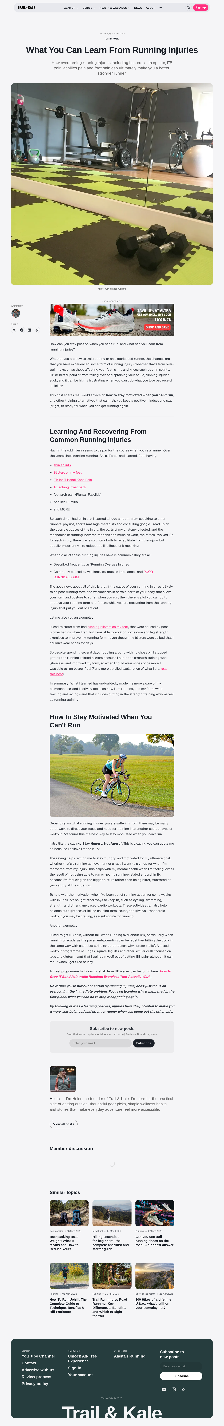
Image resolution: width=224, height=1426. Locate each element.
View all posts (63, 1124)
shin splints (62, 465)
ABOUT (150, 8)
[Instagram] (174, 1389)
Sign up (201, 7)
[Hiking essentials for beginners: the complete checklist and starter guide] (111, 1229)
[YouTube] (164, 1389)
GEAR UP (70, 8)
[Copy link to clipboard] (37, 330)
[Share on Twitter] (14, 330)
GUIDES (87, 8)
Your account (80, 1375)
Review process (36, 1377)
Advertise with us (38, 1370)
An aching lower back (70, 487)
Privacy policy (35, 1383)
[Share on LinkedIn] (29, 330)
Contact (29, 1363)
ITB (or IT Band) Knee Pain (73, 480)
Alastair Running (130, 1356)
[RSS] (184, 1389)
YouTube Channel (38, 1356)
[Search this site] (188, 7)
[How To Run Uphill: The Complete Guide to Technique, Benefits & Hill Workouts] (69, 1294)
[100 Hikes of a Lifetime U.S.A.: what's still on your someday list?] (154, 1294)
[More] (161, 7)
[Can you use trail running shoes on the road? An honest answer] (154, 1229)
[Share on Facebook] (22, 330)
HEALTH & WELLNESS (114, 8)
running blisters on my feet (108, 627)
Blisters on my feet (68, 472)
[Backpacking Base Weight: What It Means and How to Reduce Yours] (69, 1229)
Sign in (74, 1368)
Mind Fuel (112, 38)
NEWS (138, 8)
